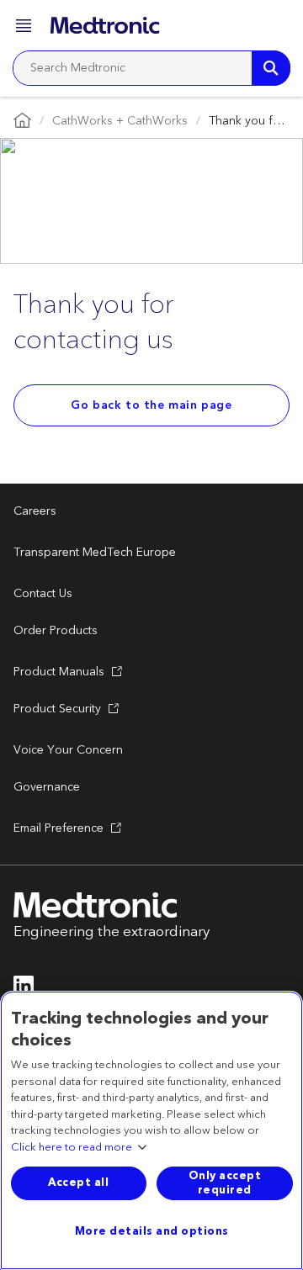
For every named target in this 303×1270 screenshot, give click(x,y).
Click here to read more (71, 1148)
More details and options (152, 1231)
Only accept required (225, 1183)
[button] (25, 28)
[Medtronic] (104, 25)
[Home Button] (22, 121)
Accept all (78, 1182)
